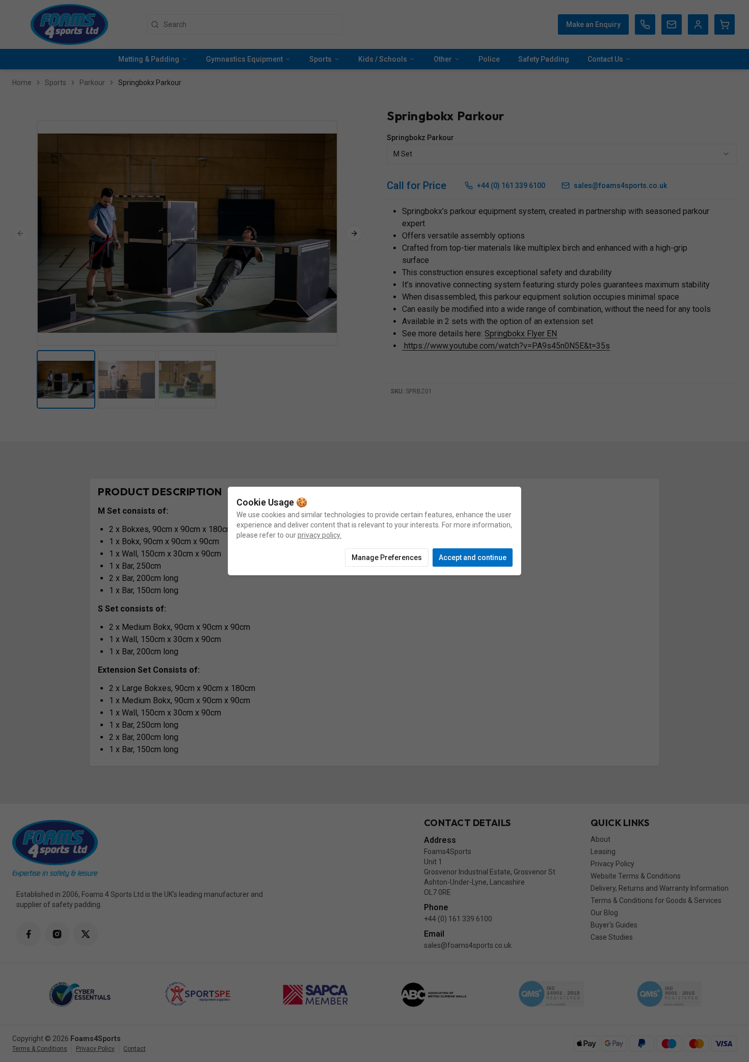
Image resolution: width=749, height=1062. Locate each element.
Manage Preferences (387, 557)
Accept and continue (472, 557)
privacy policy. (319, 535)
